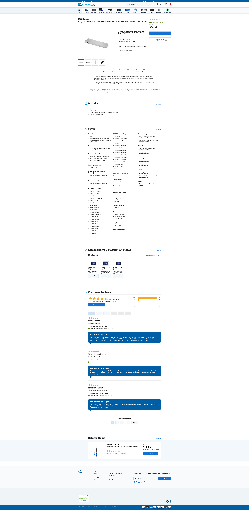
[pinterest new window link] (144, 482)
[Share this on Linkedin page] (157, 40)
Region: (147, 1)
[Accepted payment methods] (156, 507)
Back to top (158, 104)
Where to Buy (96, 479)
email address (138, 478)
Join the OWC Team (113, 475)
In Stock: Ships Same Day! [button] (152, 449)
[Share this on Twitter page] (159, 40)
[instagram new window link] (136, 482)
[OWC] (86, 5)
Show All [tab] (92, 313)
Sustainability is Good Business (115, 473)
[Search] (153, 5)
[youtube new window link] (139, 482)
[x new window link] (141, 482)
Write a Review (96, 305)
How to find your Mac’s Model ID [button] (152, 255)
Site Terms (107, 506)
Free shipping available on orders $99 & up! (87, 1)
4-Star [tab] (106, 313)
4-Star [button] (134, 300)
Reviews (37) (162, 19)
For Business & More (136, 1)
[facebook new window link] (134, 482)
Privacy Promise (112, 479)
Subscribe (164, 478)
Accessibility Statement (99, 481)
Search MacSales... (131, 4)
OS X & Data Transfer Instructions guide (136, 92)
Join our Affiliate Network (99, 477)
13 (128, 422)
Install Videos (93, 277)
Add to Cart (160, 33)
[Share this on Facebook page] (162, 40)
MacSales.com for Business (115, 481)
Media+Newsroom (113, 477)
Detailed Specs (93, 275)
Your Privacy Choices (82, 509)
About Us (96, 473)
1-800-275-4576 (157, 1)
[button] (114, 451)
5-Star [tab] (99, 313)
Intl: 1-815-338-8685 (167, 1)
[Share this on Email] (166, 40)
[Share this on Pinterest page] (164, 40)
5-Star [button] (134, 297)
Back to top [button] (158, 293)
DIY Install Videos (97, 475)
